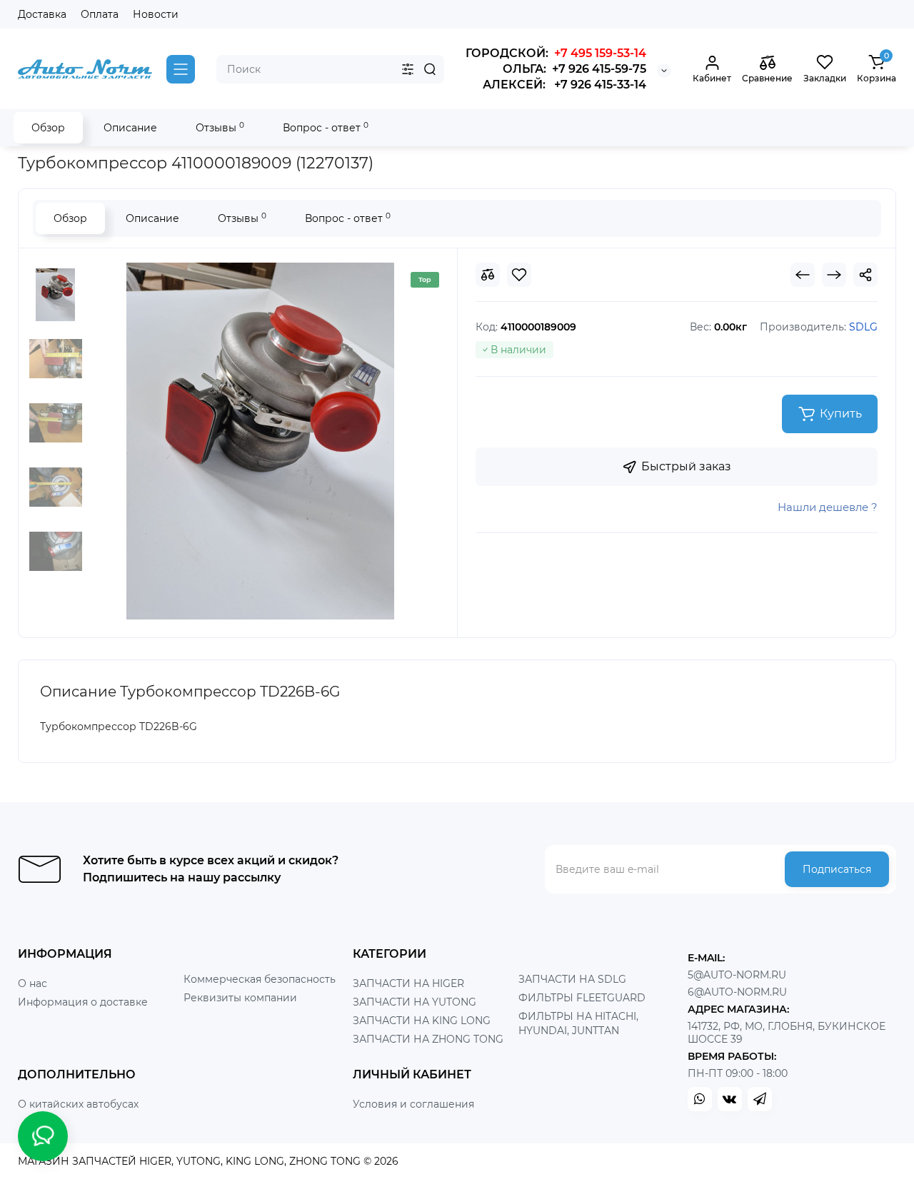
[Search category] (407, 69)
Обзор (48, 127)
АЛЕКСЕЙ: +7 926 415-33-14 (564, 84)
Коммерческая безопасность (260, 979)
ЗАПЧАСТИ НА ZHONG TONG (428, 1039)
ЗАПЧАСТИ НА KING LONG (422, 1020)
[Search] (429, 69)
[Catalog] (180, 69)
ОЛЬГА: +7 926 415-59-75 (574, 69)
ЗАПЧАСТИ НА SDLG (572, 979)
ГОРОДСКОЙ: (556, 53)
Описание (130, 127)
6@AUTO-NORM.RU (737, 992)
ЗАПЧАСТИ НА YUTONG (414, 1002)
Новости (156, 14)
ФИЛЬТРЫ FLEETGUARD (582, 997)
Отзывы (220, 127)
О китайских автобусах (78, 1104)
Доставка (42, 14)
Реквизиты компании (240, 997)
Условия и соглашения (413, 1104)
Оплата (100, 14)
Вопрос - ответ (325, 127)
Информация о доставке (83, 1002)
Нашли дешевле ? (828, 507)
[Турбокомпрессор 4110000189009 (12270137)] (260, 441)
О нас (32, 983)
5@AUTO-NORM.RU (737, 974)
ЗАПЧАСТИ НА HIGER (408, 983)
